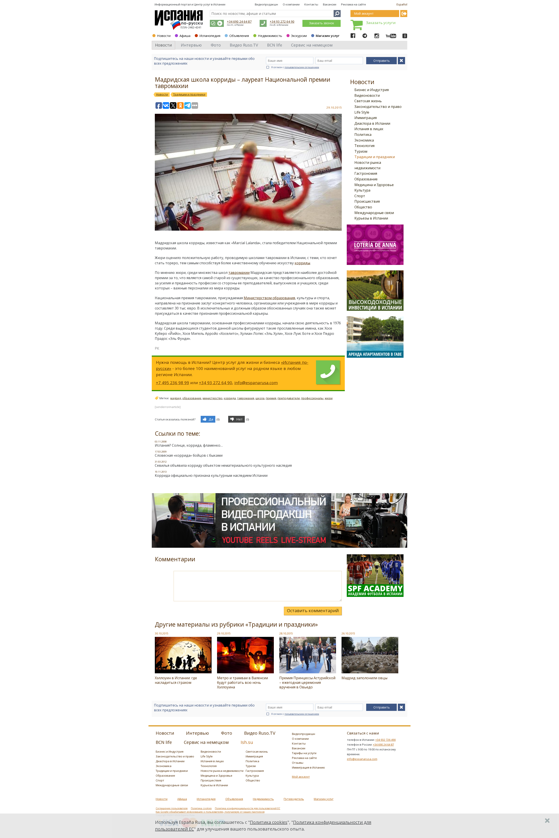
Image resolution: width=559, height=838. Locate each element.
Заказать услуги (381, 22)
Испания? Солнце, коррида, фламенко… (189, 445)
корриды (302, 263)
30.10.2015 (161, 633)
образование (191, 398)
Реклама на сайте (353, 4)
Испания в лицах (368, 128)
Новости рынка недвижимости (222, 771)
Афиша (184, 35)
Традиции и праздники (374, 156)
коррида (230, 398)
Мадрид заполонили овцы (364, 678)
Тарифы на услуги (304, 753)
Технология (364, 145)
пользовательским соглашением (302, 67)
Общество (363, 207)
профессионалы (312, 398)
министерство (213, 398)
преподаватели (289, 398)
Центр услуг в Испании (209, 4)
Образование (366, 179)
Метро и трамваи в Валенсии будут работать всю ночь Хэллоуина (242, 682)
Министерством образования (269, 297)
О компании (291, 4)
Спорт (359, 196)
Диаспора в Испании (372, 123)
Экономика (364, 140)
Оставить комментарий (313, 610)
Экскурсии (299, 35)
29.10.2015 (224, 633)
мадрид (175, 398)
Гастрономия (365, 173)
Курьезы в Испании (371, 218)
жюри (329, 398)
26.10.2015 (348, 633)
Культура (362, 190)
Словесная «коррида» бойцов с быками (189, 455)
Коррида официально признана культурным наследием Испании (211, 475)
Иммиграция (365, 117)
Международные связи (374, 212)
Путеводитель (294, 799)
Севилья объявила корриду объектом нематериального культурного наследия (223, 465)
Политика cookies (201, 808)
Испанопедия (209, 35)
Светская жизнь (368, 100)
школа (259, 398)
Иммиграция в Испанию (308, 767)
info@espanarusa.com (256, 382)
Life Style (361, 112)
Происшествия (367, 201)
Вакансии (329, 4)
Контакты (311, 4)
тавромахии (239, 272)
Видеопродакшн (266, 4)
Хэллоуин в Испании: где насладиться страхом (176, 680)
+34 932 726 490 (385, 740)
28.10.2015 (286, 633)
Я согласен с (295, 67)
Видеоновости (367, 95)
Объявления (239, 35)
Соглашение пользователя (172, 808)
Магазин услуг (328, 35)
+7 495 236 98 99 (172, 382)
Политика (362, 134)
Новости (164, 35)
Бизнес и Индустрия (371, 89)
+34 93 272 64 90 (282, 21)
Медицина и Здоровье (374, 184)
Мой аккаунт (301, 777)
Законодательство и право (378, 106)
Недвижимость (270, 35)
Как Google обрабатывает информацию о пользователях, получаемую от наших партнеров (210, 811)
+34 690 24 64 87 (239, 21)
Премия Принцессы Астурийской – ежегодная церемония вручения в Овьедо (307, 682)
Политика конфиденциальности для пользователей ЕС (247, 808)
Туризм (360, 151)
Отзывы (297, 763)
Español (402, 4)
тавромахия (245, 398)
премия (271, 398)
